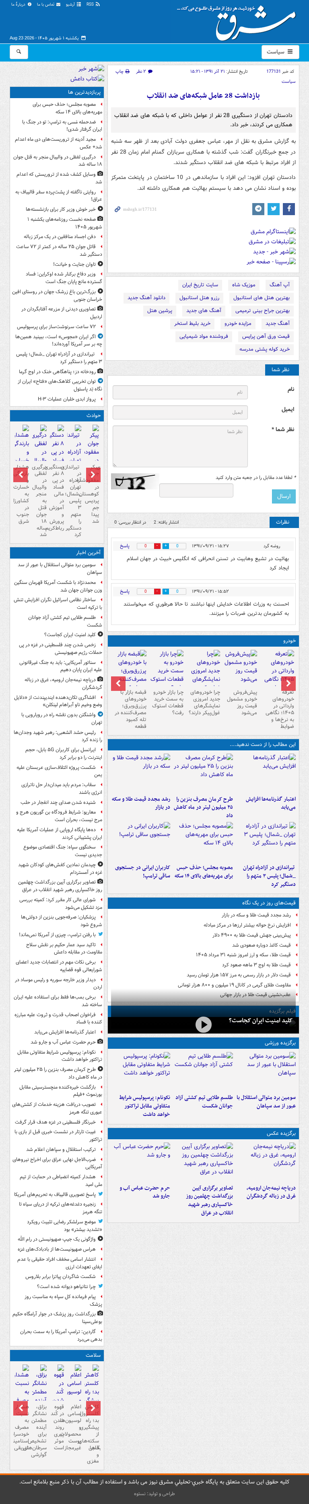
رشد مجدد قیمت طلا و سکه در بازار (141, 803)
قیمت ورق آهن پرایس (266, 336)
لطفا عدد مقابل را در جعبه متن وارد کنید (256, 477)
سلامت (93, 1355)
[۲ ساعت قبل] (266, 773)
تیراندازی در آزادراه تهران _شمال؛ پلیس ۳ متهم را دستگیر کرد (269, 876)
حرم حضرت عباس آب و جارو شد (144, 1192)
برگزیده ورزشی (280, 1043)
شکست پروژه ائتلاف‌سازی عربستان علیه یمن (59, 771)
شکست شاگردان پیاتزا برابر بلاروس (60, 1276)
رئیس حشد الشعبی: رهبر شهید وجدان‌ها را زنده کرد (58, 736)
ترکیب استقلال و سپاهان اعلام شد (61, 1149)
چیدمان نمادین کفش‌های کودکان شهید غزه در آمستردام (60, 868)
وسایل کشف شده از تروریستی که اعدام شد (59, 178)
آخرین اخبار (88, 553)
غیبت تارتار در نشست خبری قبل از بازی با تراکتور (58, 1135)
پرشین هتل (159, 310)
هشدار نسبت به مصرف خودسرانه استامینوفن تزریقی (22, 1427)
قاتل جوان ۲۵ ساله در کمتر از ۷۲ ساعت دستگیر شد (59, 250)
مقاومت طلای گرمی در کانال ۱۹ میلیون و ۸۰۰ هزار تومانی (234, 985)
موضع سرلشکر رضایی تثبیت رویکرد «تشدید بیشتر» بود (64, 1225)
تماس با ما (46, 5)
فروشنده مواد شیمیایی (203, 336)
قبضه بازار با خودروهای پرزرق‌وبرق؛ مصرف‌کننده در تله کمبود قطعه (130, 709)
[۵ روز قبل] (203, 675)
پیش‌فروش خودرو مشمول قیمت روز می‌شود (242, 702)
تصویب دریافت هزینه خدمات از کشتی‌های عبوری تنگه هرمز (57, 1108)
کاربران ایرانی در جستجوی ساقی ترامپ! (142, 872)
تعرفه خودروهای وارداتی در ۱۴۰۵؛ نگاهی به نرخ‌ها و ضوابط (280, 709)
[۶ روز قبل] (166, 671)
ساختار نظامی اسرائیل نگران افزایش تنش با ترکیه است (58, 603)
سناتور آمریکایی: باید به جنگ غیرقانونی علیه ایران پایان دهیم (60, 666)
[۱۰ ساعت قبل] (141, 841)
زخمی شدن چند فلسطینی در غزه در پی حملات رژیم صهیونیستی (60, 648)
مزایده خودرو (238, 323)
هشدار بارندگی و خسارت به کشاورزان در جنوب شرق (22, 494)
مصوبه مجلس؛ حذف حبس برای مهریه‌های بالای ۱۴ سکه (204, 872)
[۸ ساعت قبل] (203, 841)
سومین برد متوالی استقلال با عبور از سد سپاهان (266, 1102)
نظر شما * (283, 429)
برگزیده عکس (281, 1133)
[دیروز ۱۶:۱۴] (277, 675)
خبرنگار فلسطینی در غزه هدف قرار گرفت (55, 1122)
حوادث (94, 415)
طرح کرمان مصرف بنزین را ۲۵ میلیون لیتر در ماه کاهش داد (203, 808)
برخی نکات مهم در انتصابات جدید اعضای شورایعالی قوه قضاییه (59, 966)
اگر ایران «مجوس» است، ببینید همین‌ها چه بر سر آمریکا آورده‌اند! (58, 340)
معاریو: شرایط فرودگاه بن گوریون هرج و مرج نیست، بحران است (59, 816)
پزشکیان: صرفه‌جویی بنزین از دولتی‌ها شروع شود (61, 921)
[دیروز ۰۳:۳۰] (22, 1397)
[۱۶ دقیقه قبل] (203, 1024)
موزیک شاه (243, 285)
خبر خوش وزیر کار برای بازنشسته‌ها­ (61, 209)
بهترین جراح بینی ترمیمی (262, 310)
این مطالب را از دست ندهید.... (263, 744)
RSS (91, 5)
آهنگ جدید (278, 323)
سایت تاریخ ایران (200, 285)
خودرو (289, 641)
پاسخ (125, 546)
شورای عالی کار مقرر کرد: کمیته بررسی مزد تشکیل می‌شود (60, 903)
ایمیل (288, 409)
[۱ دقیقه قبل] (266, 1071)
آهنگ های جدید (203, 310)
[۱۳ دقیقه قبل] (203, 1071)
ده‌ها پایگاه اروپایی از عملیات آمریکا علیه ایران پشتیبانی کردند (59, 833)
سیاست (276, 51)
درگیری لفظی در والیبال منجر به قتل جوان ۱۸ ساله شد (57, 160)
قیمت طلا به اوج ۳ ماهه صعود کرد (256, 965)
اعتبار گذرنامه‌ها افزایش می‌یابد (271, 803)
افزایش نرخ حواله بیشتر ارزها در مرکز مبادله (247, 925)
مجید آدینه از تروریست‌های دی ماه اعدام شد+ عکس (58, 143)
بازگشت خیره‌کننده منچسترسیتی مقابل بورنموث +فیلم (60, 1091)
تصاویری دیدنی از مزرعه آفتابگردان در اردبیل (61, 313)
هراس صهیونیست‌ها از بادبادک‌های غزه (57, 1249)
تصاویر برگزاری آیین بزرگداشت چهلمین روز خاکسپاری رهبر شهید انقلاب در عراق (209, 1200)
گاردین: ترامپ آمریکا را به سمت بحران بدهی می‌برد (61, 1335)
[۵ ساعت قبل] (141, 773)
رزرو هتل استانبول (199, 298)
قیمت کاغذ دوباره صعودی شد (261, 945)
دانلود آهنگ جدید (146, 298)
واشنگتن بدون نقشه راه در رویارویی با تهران (61, 718)
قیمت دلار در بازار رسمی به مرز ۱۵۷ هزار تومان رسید (239, 975)
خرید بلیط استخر (192, 323)
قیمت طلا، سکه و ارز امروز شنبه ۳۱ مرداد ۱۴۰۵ (243, 955)
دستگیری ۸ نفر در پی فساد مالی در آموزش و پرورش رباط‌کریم (57, 497)
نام (291, 389)
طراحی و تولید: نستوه (154, 1494)
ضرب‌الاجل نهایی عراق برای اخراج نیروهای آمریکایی (57, 1163)
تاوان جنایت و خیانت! (74, 264)
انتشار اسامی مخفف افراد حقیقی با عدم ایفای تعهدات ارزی (59, 1263)
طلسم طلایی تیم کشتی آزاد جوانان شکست (204, 1102)
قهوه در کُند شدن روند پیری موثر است (57, 1427)
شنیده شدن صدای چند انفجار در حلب (58, 802)
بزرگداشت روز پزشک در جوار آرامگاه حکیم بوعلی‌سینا (57, 1317)
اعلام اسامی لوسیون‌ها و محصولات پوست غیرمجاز (74, 1427)
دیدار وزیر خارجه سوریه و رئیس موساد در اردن (58, 983)
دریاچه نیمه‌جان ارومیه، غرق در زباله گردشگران (271, 1192)
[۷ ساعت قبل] (266, 841)
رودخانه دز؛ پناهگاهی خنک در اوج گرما (57, 372)
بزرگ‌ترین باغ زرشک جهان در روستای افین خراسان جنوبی (57, 295)
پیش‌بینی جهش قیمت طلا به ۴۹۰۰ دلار (251, 935)
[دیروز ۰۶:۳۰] (74, 1397)
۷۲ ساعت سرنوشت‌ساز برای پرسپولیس (56, 327)
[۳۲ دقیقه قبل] (266, 1161)
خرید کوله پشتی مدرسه (264, 349)
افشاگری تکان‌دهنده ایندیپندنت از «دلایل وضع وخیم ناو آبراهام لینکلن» (58, 701)
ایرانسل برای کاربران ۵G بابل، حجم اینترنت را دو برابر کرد (63, 753)
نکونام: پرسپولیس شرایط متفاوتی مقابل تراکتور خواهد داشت (144, 1106)
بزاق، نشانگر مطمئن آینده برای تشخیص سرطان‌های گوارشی (39, 1431)
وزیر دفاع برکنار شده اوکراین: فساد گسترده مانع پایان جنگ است (64, 278)
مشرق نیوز (239, 20)
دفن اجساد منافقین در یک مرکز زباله (60, 236)
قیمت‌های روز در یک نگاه (269, 903)
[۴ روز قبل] (240, 668)
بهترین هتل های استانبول (261, 298)
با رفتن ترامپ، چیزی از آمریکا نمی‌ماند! (57, 935)
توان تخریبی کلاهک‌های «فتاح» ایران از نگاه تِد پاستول (60, 385)
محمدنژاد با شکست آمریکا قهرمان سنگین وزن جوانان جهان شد (58, 586)
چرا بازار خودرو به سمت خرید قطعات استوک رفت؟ (167, 702)
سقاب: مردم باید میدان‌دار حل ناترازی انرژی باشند (61, 788)
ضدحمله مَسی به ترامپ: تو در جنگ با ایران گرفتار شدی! (62, 126)
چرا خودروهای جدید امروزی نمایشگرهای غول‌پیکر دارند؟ (204, 702)
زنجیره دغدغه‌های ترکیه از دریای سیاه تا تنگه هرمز (60, 1208)
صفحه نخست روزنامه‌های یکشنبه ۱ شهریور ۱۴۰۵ (64, 223)
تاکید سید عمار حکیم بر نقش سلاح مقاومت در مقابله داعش (64, 948)
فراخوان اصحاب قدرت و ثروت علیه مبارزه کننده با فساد (58, 1018)
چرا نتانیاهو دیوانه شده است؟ (66, 1286)
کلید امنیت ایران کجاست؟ (261, 1020)
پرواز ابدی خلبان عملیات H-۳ (67, 399)
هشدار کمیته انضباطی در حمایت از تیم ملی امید (61, 1180)
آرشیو (71, 5)
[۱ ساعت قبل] (203, 1161)
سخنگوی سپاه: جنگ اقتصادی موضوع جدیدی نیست (62, 851)
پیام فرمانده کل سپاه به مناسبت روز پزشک (63, 1300)
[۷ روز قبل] (129, 675)
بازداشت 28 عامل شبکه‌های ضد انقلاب (203, 96)
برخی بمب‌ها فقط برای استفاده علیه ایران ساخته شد (58, 1001)
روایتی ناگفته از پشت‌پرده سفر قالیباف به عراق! (58, 195)
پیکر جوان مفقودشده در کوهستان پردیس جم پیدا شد (91, 494)
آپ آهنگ (280, 285)
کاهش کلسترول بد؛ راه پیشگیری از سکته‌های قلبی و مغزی (91, 1434)
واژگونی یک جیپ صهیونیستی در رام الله (57, 1239)
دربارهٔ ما (19, 5)
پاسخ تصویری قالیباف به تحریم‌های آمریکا (55, 1194)
